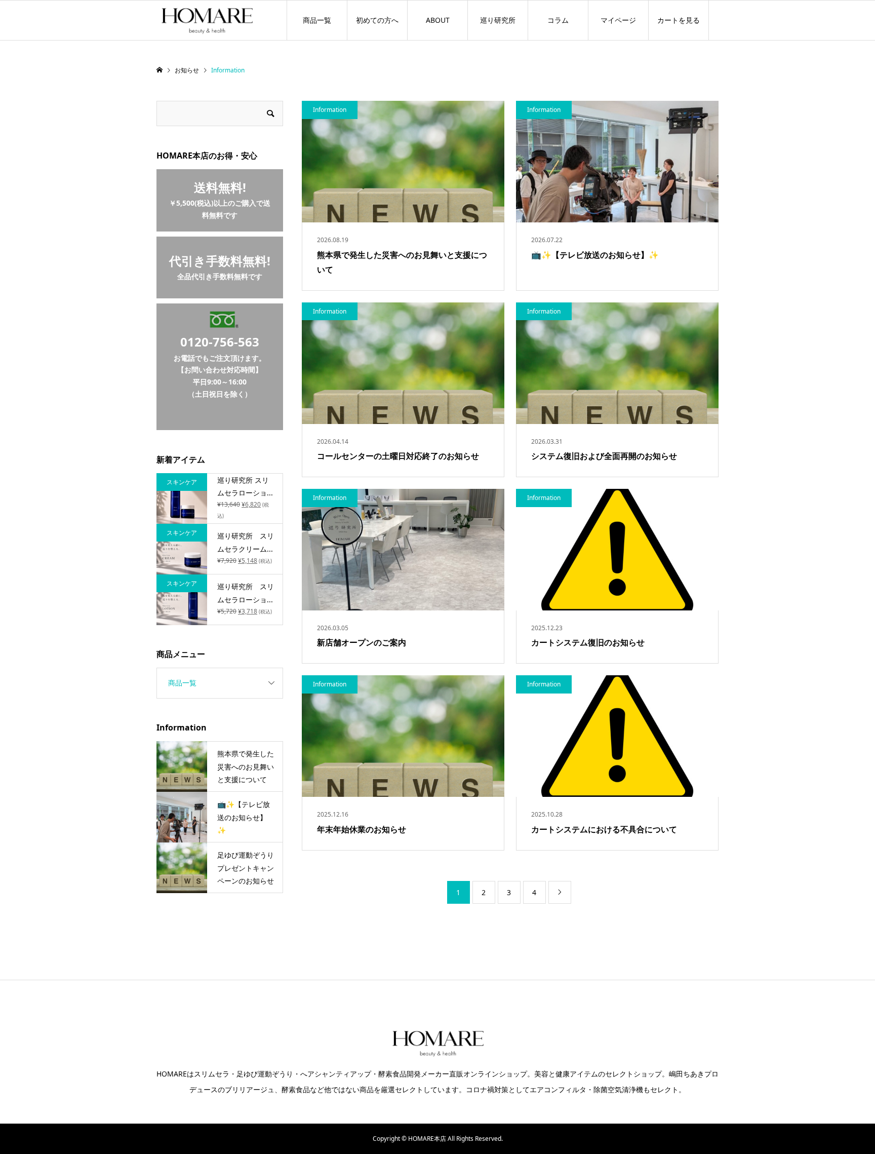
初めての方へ (377, 20)
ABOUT (438, 20)
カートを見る (678, 20)
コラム (558, 20)
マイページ (618, 20)
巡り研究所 (497, 20)
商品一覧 (317, 20)
